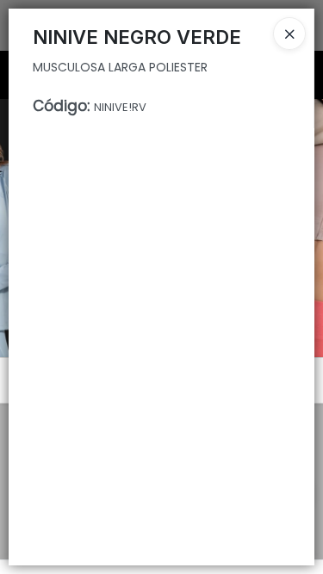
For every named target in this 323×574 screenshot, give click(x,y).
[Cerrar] (289, 33)
